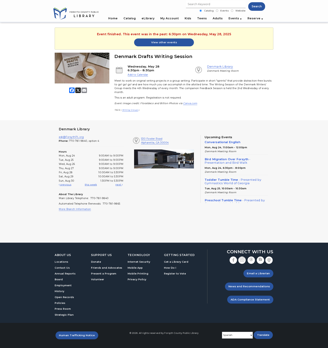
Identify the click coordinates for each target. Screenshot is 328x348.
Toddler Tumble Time (233, 181)
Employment (63, 285)
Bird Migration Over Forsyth (227, 160)
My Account (169, 18)
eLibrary (148, 18)
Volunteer (97, 279)
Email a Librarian (258, 273)
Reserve (254, 18)
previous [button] (65, 184)
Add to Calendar (138, 74)
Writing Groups (130, 110)
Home (113, 18)
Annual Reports (65, 273)
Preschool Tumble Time (235, 202)
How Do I (170, 267)
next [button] (118, 184)
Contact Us (62, 267)
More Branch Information (75, 209)
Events (224, 10)
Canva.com (190, 103)
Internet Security (139, 261)
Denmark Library (220, 66)
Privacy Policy (137, 279)
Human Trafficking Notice (78, 335)
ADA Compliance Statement (252, 299)
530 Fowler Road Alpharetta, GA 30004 (155, 140)
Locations (61, 261)
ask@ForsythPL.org (71, 137)
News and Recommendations (250, 286)
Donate (96, 261)
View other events (164, 42)
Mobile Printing (138, 273)
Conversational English (222, 142)
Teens (202, 18)
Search (257, 6)
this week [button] (91, 184)
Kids (188, 18)
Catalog (209, 10)
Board (59, 279)
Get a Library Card (176, 261)
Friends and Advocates (106, 267)
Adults (218, 18)
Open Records (64, 297)
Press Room (63, 308)
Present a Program (103, 273)
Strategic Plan (64, 314)
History (59, 291)
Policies (60, 303)
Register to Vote (175, 273)
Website (240, 10)
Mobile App (135, 267)
